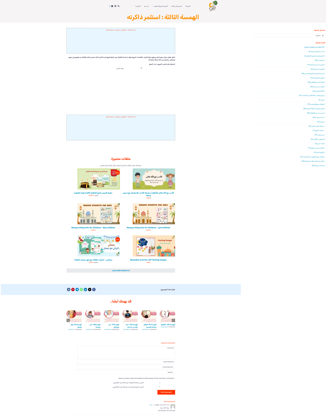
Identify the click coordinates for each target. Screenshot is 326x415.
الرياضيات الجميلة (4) (317, 69)
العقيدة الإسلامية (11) (317, 78)
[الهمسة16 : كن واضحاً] (92, 316)
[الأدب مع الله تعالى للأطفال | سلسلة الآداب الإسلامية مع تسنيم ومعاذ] (154, 179)
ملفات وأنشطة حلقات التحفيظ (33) (313, 161)
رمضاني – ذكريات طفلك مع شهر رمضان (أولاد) (93, 260)
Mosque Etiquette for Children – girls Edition (148, 227)
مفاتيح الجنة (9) (319, 152)
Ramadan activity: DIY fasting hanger (148, 260)
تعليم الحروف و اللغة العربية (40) (313, 109)
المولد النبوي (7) (318, 130)
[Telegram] (77, 289)
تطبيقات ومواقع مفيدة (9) (316, 104)
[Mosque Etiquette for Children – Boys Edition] (99, 213)
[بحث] (118, 6)
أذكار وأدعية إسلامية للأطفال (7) (314, 56)
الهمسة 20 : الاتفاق (168, 325)
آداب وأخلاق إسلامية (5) (316, 51)
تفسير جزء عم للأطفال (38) (315, 113)
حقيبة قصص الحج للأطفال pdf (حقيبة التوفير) (93, 193)
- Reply (151, 404)
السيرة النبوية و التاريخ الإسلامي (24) (312, 73)
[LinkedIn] (85, 289)
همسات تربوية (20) (318, 165)
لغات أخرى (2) (319, 144)
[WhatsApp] (81, 289)
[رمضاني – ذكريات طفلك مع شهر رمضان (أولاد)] (99, 245)
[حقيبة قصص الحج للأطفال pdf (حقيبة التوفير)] (99, 179)
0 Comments (164, 327)
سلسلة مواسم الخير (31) (316, 126)
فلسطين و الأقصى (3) (317, 139)
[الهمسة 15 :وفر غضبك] (74, 316)
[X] (90, 289)
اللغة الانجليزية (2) (318, 91)
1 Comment (71, 329)
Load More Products (121, 271)
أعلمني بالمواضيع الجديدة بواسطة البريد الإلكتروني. (128, 387)
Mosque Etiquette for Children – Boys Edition (93, 227)
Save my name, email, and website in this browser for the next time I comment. (145, 378)
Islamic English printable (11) (314, 47)
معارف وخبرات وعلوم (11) (316, 148)
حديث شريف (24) (318, 117)
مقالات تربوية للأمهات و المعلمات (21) (312, 157)
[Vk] (68, 289)
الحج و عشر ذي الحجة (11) (315, 65)
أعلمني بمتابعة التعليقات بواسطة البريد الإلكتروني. (128, 383)
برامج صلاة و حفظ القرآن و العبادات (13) (311, 95)
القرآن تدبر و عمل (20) (317, 87)
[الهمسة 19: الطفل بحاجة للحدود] (148, 316)
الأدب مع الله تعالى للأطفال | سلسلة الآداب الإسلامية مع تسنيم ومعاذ (148, 194)
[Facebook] (94, 289)
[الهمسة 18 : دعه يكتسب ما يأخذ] (130, 316)
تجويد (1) (321, 100)
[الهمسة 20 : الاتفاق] (167, 316)
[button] (173, 320)
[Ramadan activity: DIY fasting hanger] (154, 246)
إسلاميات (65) (319, 60)
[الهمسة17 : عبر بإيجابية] (111, 316)
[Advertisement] (121, 43)
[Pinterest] (73, 289)
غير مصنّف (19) (319, 135)
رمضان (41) (320, 122)
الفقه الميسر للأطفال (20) (316, 82)
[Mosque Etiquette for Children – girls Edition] (154, 213)
